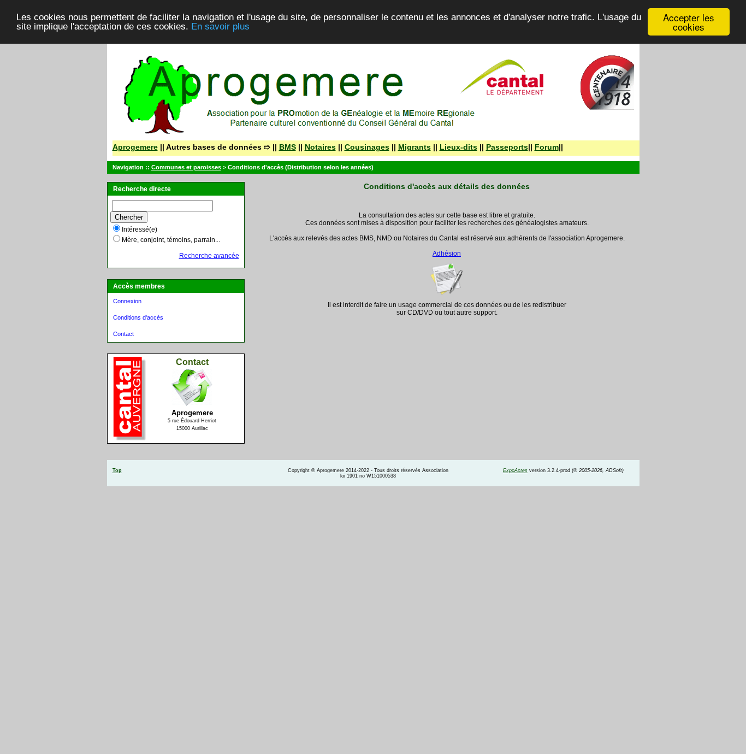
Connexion (127, 301)
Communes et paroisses (186, 167)
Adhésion (447, 253)
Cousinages (367, 147)
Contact (123, 334)
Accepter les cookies (688, 21)
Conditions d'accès (138, 317)
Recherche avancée (209, 256)
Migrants (414, 147)
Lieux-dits (458, 147)
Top (117, 470)
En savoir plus (220, 27)
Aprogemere (135, 147)
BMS (287, 147)
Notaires (320, 147)
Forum (547, 147)
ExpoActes (515, 470)
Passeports (507, 147)
